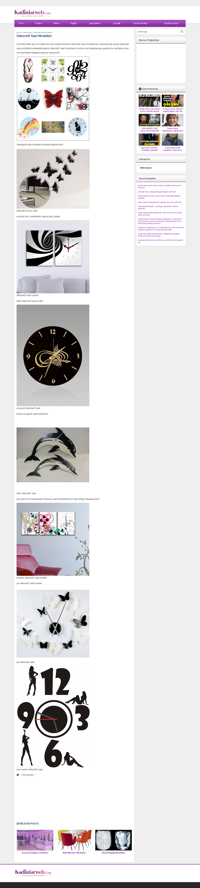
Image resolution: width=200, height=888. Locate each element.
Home (19, 32)
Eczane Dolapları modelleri (35, 853)
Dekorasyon (27, 32)
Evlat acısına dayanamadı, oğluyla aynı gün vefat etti (172, 130)
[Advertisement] (74, 800)
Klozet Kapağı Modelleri (113, 853)
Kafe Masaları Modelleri (74, 853)
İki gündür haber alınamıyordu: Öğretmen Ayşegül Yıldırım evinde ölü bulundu (158, 235)
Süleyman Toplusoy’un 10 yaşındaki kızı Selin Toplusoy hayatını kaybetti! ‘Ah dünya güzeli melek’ (161, 228)
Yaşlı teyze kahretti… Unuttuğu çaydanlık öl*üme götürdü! (149, 150)
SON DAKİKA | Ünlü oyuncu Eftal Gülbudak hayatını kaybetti (149, 130)
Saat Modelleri (28, 775)
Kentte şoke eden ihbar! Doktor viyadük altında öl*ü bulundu (149, 111)
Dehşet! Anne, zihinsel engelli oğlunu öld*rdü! (172, 110)
